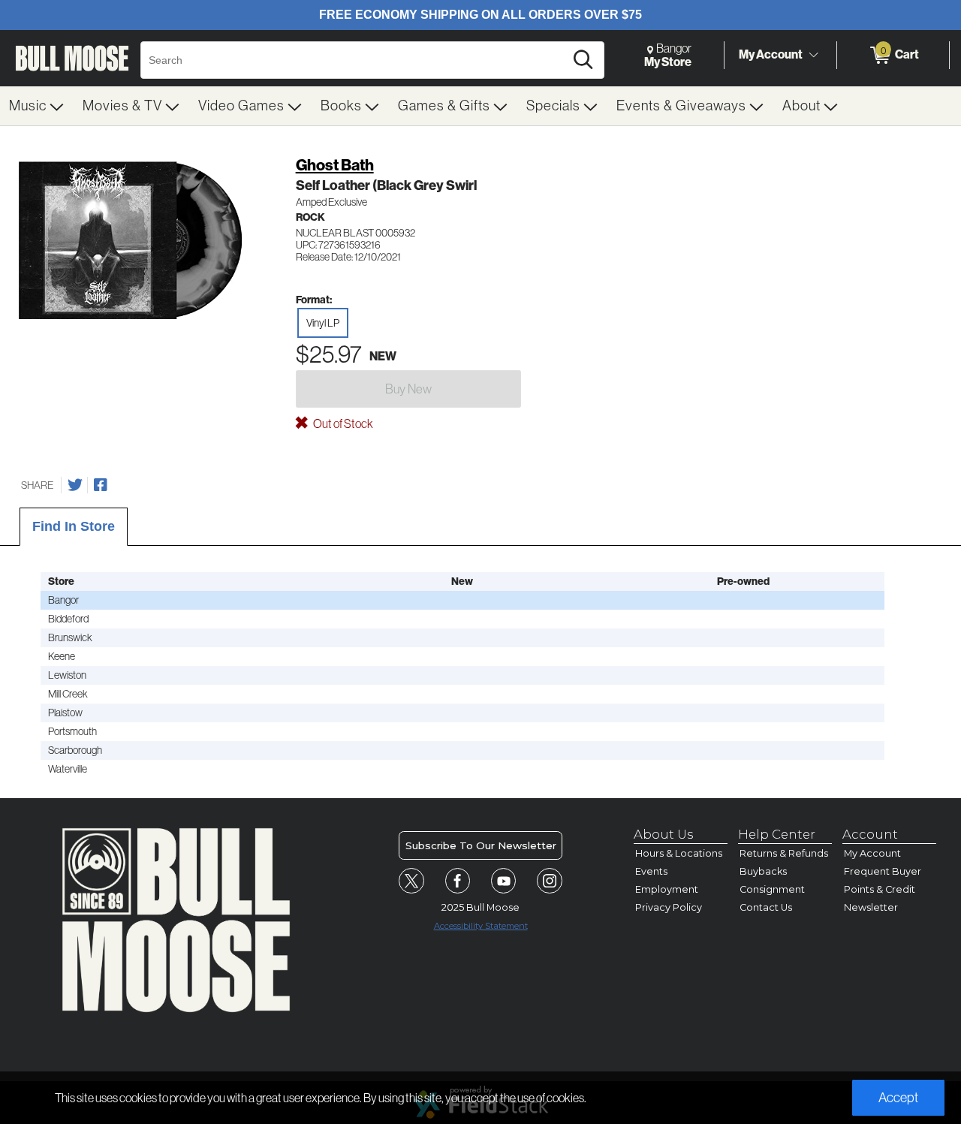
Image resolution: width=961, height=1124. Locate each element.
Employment (666, 889)
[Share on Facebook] (100, 485)
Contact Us (766, 907)
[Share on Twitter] (75, 485)
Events (651, 871)
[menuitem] (37, 105)
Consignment (772, 889)
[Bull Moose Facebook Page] (458, 880)
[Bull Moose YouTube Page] (504, 880)
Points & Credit (879, 889)
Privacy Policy (668, 907)
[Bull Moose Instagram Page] (549, 880)
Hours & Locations (678, 853)
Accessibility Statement (481, 926)
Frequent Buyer (882, 871)
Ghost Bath (335, 165)
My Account (771, 54)
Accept (898, 1097)
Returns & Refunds (784, 853)
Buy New (408, 388)
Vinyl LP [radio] (322, 323)
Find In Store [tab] (73, 526)
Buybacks (763, 871)
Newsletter (871, 907)
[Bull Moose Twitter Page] (411, 880)
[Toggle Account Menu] (813, 56)
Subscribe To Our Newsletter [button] (480, 845)
